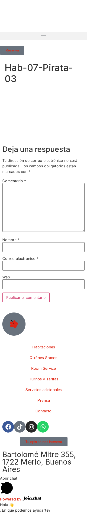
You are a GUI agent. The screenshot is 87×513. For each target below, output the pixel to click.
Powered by (11, 499)
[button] (43, 36)
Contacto (43, 411)
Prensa (43, 400)
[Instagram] (31, 427)
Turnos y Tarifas (43, 379)
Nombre (10, 240)
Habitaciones (43, 347)
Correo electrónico (20, 258)
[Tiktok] (20, 427)
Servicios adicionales (43, 389)
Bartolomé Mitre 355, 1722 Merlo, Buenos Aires (39, 462)
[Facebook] (8, 427)
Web (6, 277)
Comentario (14, 181)
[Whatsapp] (43, 427)
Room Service (43, 368)
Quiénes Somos (43, 357)
